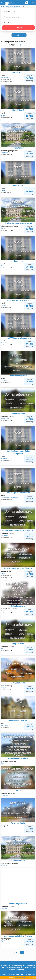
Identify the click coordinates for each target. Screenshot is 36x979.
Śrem (2, 763)
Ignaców (4, 908)
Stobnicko (4, 725)
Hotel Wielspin (18, 148)
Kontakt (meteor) (18, 965)
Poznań (3, 343)
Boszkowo (4, 535)
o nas (27, 967)
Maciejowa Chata (18, 860)
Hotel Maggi (18, 185)
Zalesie (3, 611)
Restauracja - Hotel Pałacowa (18, 493)
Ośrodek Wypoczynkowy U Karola (18, 223)
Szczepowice (5, 458)
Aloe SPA (18, 790)
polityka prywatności (14, 967)
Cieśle (3, 190)
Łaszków (3, 115)
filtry (19, 35)
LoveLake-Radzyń (18, 683)
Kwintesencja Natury (18, 720)
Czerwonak (4, 795)
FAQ (3, 967)
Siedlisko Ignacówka (18, 903)
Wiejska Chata (18, 643)
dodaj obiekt (21, 969)
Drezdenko (4, 266)
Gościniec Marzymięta (18, 376)
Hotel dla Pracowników (18, 758)
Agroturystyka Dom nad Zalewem (18, 568)
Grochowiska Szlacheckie (9, 498)
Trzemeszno (5, 77)
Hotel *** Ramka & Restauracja (18, 338)
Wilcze (3, 648)
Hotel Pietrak (18, 72)
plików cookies (20, 977)
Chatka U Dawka (18, 413)
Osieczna (4, 828)
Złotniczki (4, 865)
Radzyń (3, 688)
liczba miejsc (24, 45)
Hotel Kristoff (18, 110)
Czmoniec (4, 380)
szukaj (19, 28)
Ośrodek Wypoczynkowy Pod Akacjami (18, 530)
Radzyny (4, 573)
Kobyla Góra (5, 418)
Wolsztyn (4, 228)
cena (17, 45)
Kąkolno (3, 941)
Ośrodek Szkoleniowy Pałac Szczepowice (18, 452)
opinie (32, 45)
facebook (6, 965)
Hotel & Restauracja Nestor (18, 300)
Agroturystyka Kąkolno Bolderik (18, 936)
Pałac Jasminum (18, 606)
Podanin (3, 305)
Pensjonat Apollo (18, 823)
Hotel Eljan (18, 261)
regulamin (30, 965)
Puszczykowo (5, 153)
